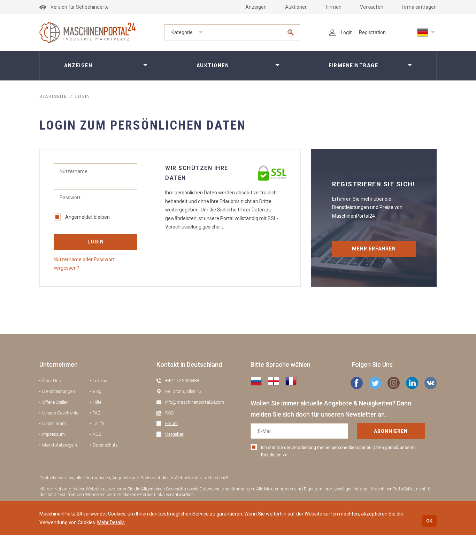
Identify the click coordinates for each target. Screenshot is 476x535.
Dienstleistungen (58, 391)
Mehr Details (111, 522)
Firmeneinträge (353, 65)
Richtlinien (271, 454)
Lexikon (100, 380)
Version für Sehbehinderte (80, 7)
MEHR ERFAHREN (374, 248)
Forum (171, 423)
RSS (169, 413)
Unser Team (54, 423)
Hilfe (97, 402)
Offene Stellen (55, 402)
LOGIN (95, 242)
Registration (372, 32)
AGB (97, 434)
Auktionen (296, 7)
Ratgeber (174, 434)
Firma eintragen (419, 7)
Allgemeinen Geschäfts (163, 488)
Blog (97, 391)
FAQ (97, 413)
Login (347, 32)
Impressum (53, 434)
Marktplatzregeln (59, 445)
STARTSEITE (53, 96)
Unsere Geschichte (60, 413)
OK (429, 521)
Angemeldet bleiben (87, 217)
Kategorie (182, 32)
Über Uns (51, 380)
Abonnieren (391, 431)
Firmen (333, 7)
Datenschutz (105, 445)
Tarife (98, 423)
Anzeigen (256, 7)
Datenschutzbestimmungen (226, 488)
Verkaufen (371, 7)
